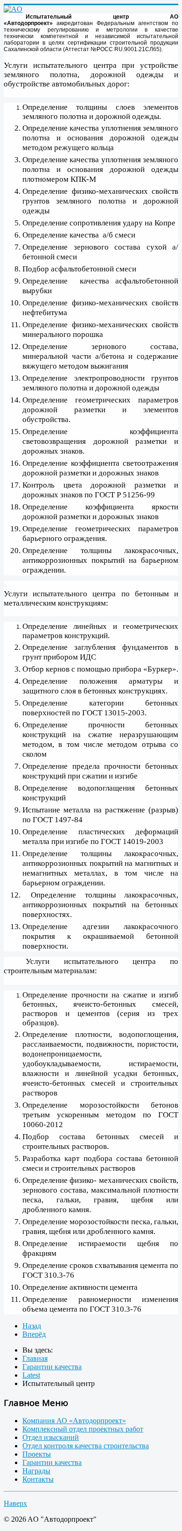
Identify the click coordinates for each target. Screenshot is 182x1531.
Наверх (15, 1503)
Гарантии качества (52, 1462)
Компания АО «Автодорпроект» (74, 1421)
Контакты (38, 1479)
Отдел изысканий (50, 1437)
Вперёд (34, 1334)
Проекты (36, 1454)
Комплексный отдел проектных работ (82, 1429)
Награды (36, 1471)
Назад (31, 1326)
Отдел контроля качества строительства (85, 1446)
